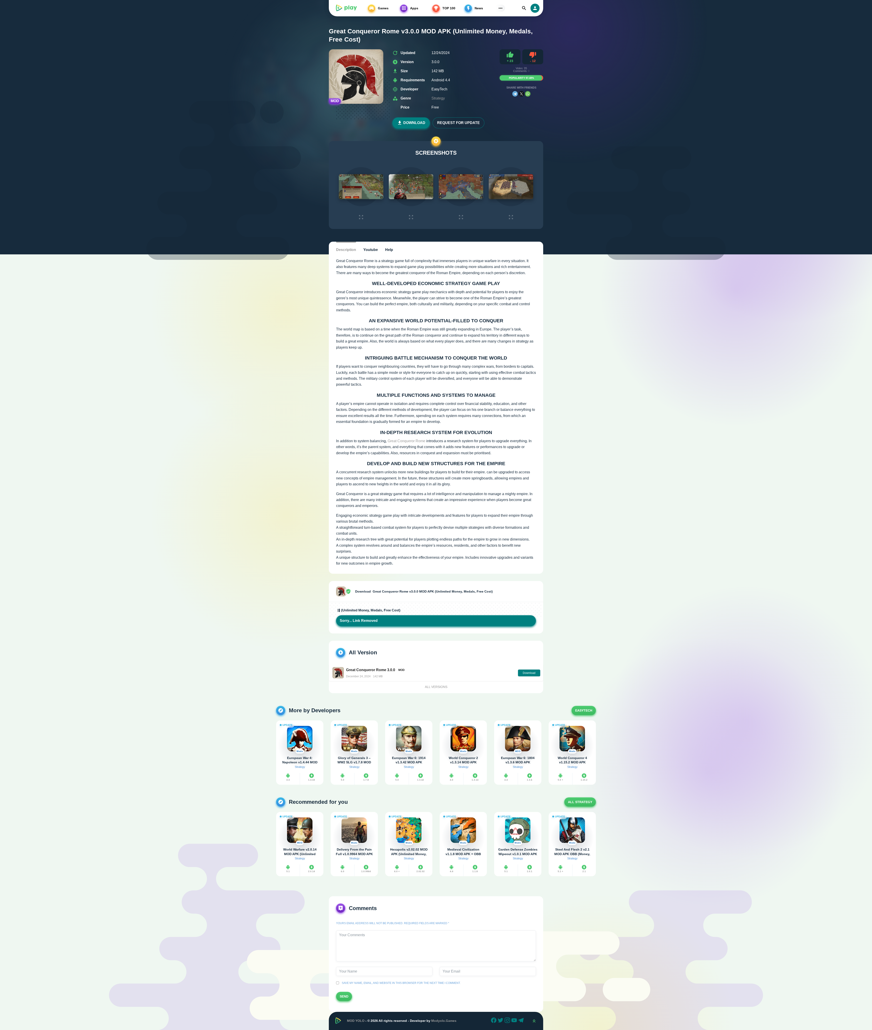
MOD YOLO (355, 1021)
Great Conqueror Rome (406, 441)
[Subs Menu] (500, 8)
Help (389, 250)
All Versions (436, 687)
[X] (521, 94)
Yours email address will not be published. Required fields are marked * (392, 923)
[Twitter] (501, 1021)
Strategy (438, 98)
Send (344, 996)
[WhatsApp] (527, 94)
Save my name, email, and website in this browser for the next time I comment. (400, 983)
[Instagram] (508, 1021)
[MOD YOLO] (346, 8)
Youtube (370, 250)
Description (346, 250)
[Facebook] (494, 1021)
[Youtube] (514, 1021)
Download (414, 123)
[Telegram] (515, 94)
